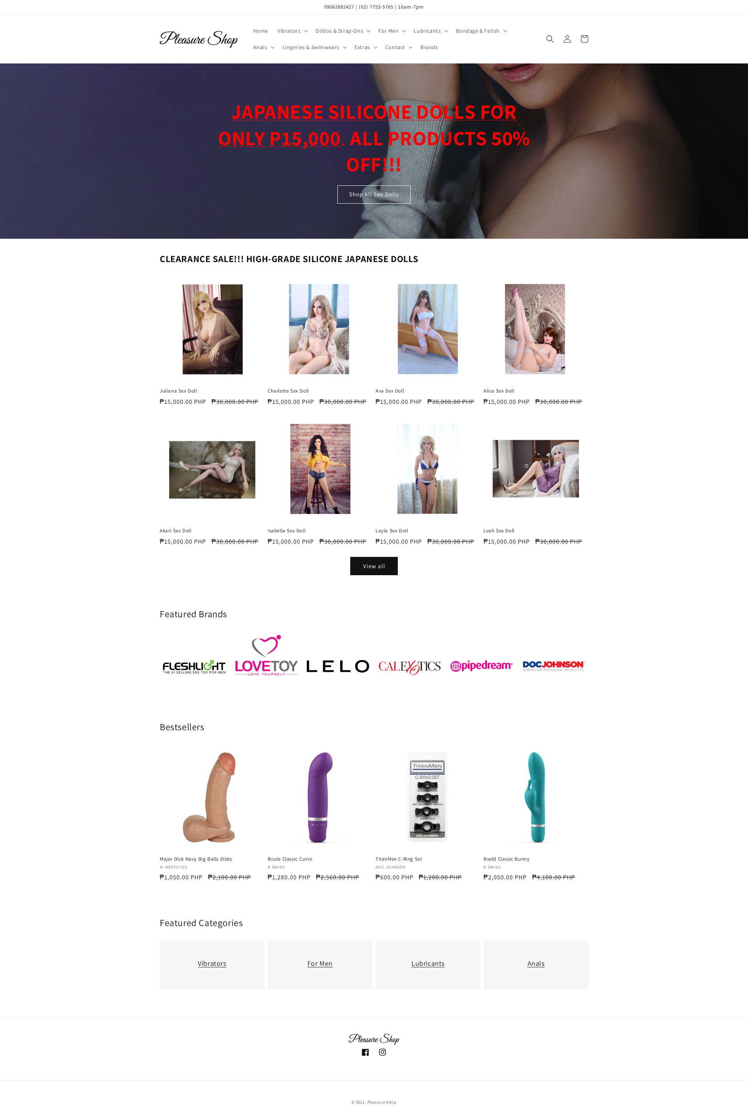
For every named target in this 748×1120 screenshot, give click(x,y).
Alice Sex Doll (498, 391)
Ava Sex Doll (390, 391)
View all (374, 566)
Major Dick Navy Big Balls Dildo (196, 859)
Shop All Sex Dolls (374, 194)
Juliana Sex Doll (178, 391)
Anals (536, 963)
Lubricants (428, 963)
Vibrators (212, 963)
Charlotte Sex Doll (288, 391)
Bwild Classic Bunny (506, 859)
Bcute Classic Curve (290, 859)
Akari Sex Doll (175, 531)
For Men (320, 963)
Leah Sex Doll (499, 531)
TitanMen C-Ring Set (399, 859)
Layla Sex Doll (392, 531)
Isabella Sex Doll (286, 531)
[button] (292, 31)
